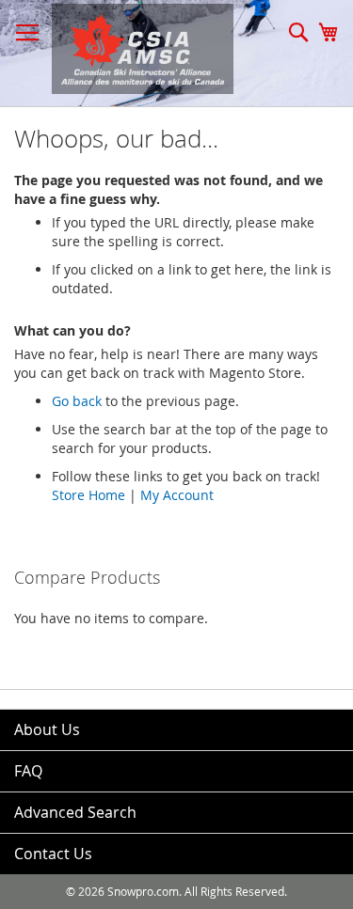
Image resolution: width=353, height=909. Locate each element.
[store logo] (133, 49)
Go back (77, 401)
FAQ (28, 770)
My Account (177, 495)
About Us (47, 729)
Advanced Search (75, 812)
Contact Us (53, 853)
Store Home (88, 495)
